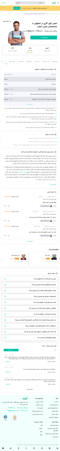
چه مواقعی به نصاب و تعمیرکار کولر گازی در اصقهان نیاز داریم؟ (40, 326)
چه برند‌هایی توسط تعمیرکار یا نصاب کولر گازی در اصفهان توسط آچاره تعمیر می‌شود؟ (35, 320)
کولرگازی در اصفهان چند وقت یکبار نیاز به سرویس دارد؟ (42, 308)
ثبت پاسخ (8, 361)
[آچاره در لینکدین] (57, 448)
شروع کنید (44, 37)
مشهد (41, 435)
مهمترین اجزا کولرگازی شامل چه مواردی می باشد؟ (44, 285)
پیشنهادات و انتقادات (53, 417)
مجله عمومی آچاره (54, 425)
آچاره (58, 14)
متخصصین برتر (21, 61)
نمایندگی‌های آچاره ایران (53, 408)
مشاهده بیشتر (53, 184)
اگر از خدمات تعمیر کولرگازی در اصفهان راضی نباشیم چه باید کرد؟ (40, 332)
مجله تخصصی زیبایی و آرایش (51, 434)
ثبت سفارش (17, 8)
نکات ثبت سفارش (45, 61)
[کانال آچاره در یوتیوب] (3, 448)
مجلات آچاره (55, 422)
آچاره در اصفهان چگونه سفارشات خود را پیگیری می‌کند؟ (42, 291)
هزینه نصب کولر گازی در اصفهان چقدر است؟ (45, 314)
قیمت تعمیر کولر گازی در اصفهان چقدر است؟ (45, 302)
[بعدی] (5, 62)
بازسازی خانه (40, 408)
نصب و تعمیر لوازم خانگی (37, 411)
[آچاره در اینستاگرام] (34, 448)
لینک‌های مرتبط (39, 399)
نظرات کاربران (29, 61)
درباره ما (56, 402)
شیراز (41, 431)
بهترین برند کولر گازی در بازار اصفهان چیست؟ (45, 279)
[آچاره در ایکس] (26, 448)
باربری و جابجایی (39, 405)
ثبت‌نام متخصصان (54, 405)
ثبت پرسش (10, 350)
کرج (41, 425)
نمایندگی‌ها (53, 14)
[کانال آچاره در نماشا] (10, 448)
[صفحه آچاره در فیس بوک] (18, 448)
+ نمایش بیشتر (30, 389)
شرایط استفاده (55, 411)
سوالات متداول (12, 61)
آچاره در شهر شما (38, 422)
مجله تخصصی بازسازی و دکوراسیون (53, 430)
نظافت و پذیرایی (39, 402)
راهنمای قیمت (55, 61)
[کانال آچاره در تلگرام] (42, 448)
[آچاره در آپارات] (49, 448)
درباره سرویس (37, 61)
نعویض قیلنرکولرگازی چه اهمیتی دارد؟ (46, 338)
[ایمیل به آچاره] (13, 411)
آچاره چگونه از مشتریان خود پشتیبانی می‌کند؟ (45, 296)
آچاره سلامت (55, 437)
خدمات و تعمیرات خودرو (37, 414)
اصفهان (47, 14)
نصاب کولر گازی (22, 172)
